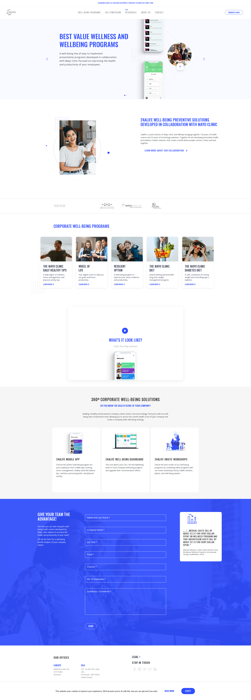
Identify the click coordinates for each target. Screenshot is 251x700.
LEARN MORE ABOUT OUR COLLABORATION (164, 150)
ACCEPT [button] (188, 691)
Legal (135, 656)
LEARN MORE (119, 284)
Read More (169, 691)
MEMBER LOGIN (233, 12)
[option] (107, 206)
